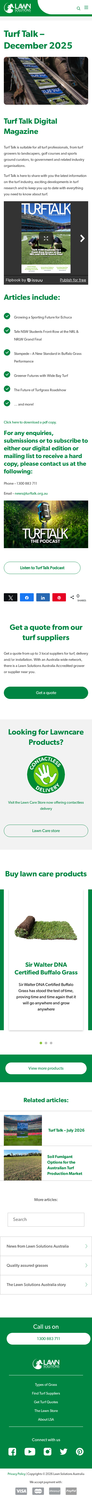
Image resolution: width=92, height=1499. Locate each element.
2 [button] (46, 1043)
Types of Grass (46, 1385)
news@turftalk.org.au (31, 493)
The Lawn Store (46, 1411)
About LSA (46, 1419)
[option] (46, 959)
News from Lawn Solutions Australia (38, 1246)
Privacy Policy (17, 1473)
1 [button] (41, 1043)
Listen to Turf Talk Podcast (42, 568)
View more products (46, 1068)
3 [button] (51, 1043)
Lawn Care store (46, 831)
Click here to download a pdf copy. (30, 422)
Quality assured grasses (27, 1265)
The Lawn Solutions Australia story (36, 1285)
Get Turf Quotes (46, 1402)
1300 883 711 (48, 1339)
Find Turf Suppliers (46, 1393)
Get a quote (46, 693)
